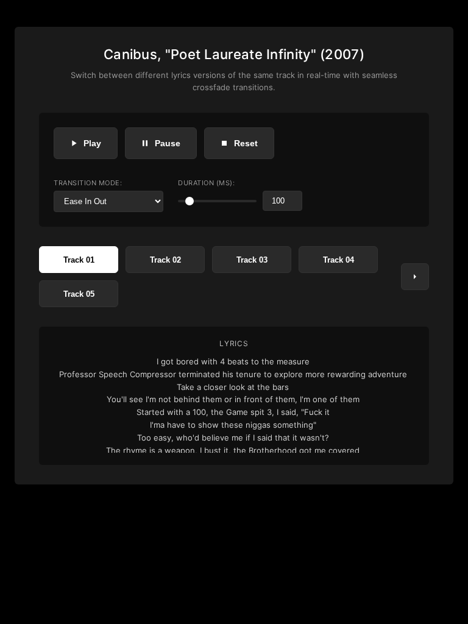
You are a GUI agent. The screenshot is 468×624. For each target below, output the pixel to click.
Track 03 (252, 259)
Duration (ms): (206, 183)
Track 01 (78, 259)
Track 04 (338, 259)
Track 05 (78, 294)
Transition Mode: (88, 183)
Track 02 (165, 259)
